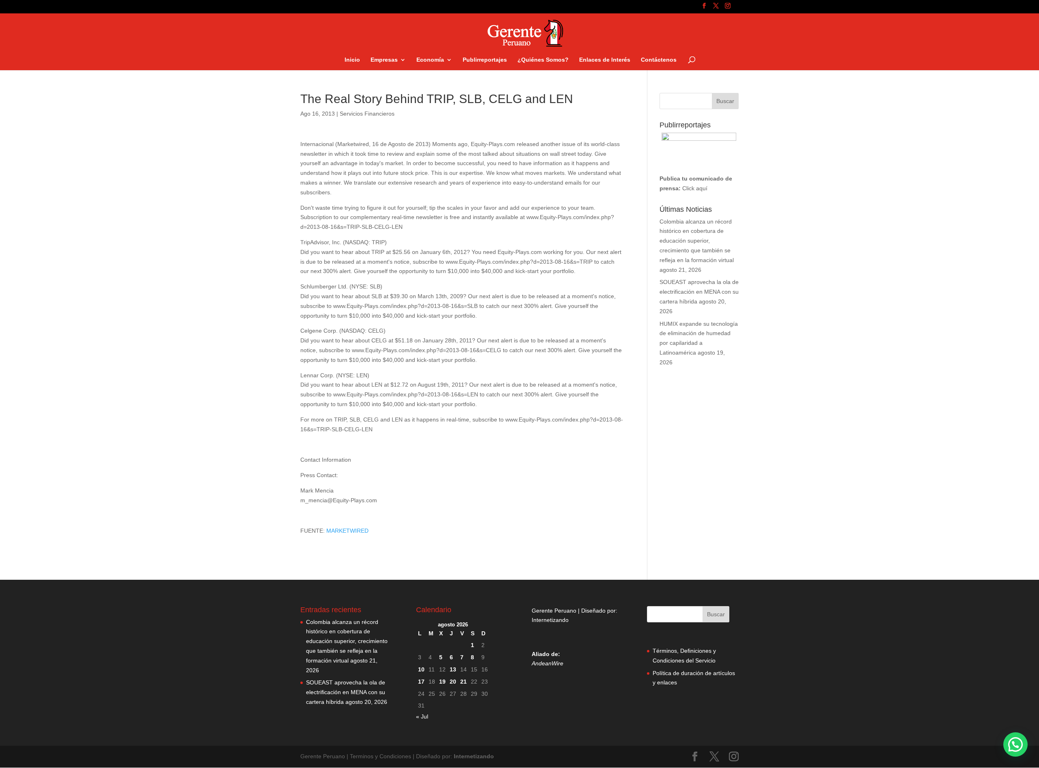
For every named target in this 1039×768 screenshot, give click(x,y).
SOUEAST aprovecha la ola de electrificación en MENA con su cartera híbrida (699, 292)
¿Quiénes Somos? (543, 60)
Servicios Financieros (367, 113)
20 (453, 681)
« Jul (422, 716)
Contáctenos (659, 60)
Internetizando (550, 620)
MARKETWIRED (347, 530)
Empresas (384, 60)
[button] (1015, 744)
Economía (430, 60)
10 (421, 669)
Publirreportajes (485, 60)
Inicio (352, 60)
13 (453, 669)
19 (442, 681)
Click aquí (694, 188)
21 (463, 681)
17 (421, 681)
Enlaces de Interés (604, 60)
